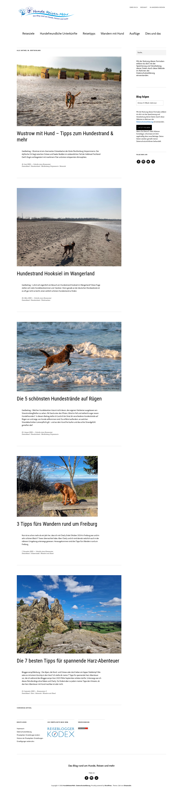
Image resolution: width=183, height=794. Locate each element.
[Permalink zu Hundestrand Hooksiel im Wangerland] (69, 265)
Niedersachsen (45, 300)
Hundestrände (35, 166)
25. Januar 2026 (27, 432)
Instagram (143, 163)
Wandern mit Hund (112, 33)
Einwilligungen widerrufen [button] (25, 741)
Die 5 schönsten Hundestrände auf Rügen (59, 399)
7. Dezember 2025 (27, 551)
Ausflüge (134, 33)
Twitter (148, 163)
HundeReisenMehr (69, 785)
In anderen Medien (157, 7)
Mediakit (143, 7)
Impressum (20, 729)
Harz (32, 693)
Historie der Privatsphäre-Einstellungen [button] (30, 738)
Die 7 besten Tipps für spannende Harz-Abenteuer (68, 661)
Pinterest (153, 163)
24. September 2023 (28, 691)
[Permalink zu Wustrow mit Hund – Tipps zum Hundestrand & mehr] (69, 125)
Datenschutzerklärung (145, 73)
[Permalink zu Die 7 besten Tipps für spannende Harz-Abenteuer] (69, 653)
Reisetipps (89, 33)
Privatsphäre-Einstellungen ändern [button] (28, 735)
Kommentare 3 (42, 691)
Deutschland (26, 166)
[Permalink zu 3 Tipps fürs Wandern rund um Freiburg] (57, 516)
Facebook (138, 163)
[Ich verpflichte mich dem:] (60, 736)
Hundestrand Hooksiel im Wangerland (56, 274)
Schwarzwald (35, 553)
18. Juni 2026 (26, 164)
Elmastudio (127, 785)
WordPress (108, 785)
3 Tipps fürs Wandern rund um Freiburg (57, 524)
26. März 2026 (27, 298)
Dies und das (153, 33)
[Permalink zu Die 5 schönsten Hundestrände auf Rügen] (69, 391)
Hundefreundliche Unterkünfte (58, 33)
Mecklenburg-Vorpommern (50, 166)
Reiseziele (28, 33)
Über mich (134, 7)
